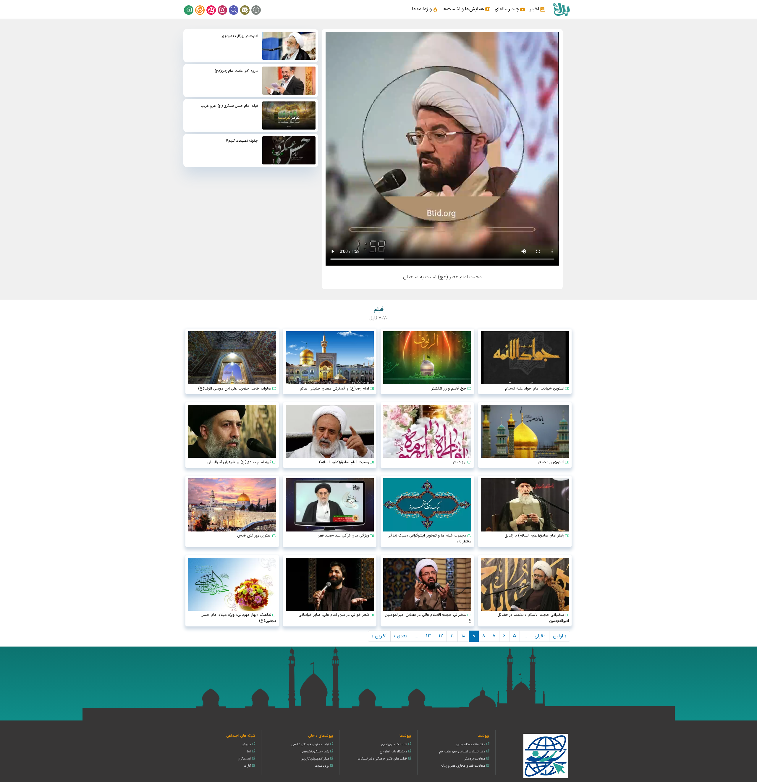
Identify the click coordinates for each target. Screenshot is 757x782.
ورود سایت (322, 765)
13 (428, 636)
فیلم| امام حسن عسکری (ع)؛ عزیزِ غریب (229, 106)
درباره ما (260, 5)
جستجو (237, 5)
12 (441, 636)
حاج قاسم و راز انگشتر (449, 389)
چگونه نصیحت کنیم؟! (242, 140)
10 (463, 636)
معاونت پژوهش (474, 758)
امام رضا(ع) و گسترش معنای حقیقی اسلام (334, 389)
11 (452, 636)
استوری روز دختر (551, 462)
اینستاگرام (226, 5)
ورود (192, 5)
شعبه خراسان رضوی (394, 744)
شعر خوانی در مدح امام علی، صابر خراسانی (334, 615)
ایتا (203, 5)
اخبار (534, 9)
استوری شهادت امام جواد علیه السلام (534, 389)
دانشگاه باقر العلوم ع (393, 751)
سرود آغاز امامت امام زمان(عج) (236, 71)
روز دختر (460, 462)
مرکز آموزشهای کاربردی (315, 758)
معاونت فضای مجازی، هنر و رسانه (463, 765)
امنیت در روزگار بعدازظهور (239, 36)
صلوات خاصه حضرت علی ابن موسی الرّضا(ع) (234, 389)
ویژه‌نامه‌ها (422, 9)
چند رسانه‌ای (507, 9)
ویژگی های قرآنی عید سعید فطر (343, 536)
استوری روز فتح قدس (254, 536)
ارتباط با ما (248, 5)
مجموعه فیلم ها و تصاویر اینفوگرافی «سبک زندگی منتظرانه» (429, 539)
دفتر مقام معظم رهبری (470, 744)
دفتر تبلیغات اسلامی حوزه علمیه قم (462, 751)
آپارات (215, 5)
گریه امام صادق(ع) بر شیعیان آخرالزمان (239, 462)
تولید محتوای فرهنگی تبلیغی (310, 744)
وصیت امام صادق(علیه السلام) (344, 462)
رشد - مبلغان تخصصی (315, 751)
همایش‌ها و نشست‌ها (463, 9)
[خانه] (561, 9)
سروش (246, 744)
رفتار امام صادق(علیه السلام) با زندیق (534, 536)
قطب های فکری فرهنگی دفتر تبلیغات (382, 758)
